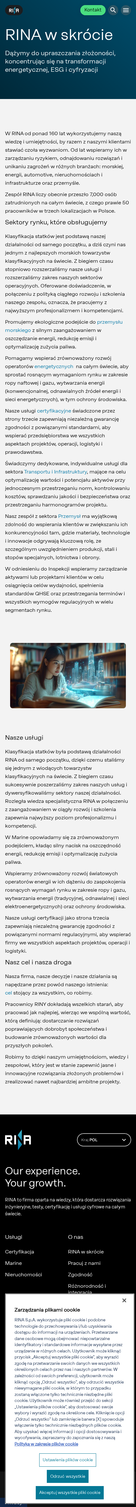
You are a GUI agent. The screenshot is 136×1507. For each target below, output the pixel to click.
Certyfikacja (19, 1252)
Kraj (89, 1140)
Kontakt (93, 10)
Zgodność (80, 1275)
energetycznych (53, 366)
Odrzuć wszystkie (67, 1476)
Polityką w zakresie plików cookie (46, 1444)
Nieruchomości (23, 1275)
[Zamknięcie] (124, 1300)
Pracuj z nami (84, 1263)
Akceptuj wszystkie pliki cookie (69, 1492)
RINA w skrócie (86, 1252)
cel (8, 993)
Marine (13, 1263)
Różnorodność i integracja (87, 1289)
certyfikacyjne (54, 411)
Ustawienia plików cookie (68, 1459)
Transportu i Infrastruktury (55, 472)
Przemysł (69, 516)
